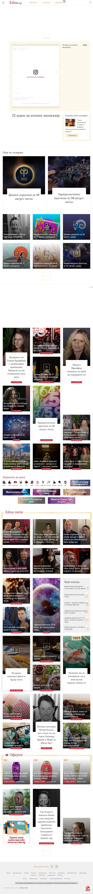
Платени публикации (55, 878)
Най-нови (33, 3)
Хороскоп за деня (14, 477)
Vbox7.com (52, 873)
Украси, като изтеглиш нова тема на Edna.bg (16, 840)
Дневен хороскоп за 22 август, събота (74, 596)
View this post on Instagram (35, 77)
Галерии (46, 38)
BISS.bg (60, 875)
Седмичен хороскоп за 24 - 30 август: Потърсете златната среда (74, 620)
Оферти (16, 755)
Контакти (67, 878)
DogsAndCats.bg (72, 873)
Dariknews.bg (42, 873)
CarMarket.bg (51, 875)
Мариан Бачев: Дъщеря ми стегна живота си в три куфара (75, 587)
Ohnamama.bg (17, 873)
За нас (25, 878)
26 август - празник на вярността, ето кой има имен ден (75, 604)
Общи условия (24, 888)
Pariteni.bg (42, 875)
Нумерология (60, 3)
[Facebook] (52, 867)
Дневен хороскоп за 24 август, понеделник (74, 628)
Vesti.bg (26, 873)
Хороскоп (46, 3)
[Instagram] (57, 867)
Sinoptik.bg (61, 873)
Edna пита (14, 512)
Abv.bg (8, 873)
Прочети (72, 135)
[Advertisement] (46, 306)
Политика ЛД (33, 878)
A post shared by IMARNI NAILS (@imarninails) (35, 103)
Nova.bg (33, 873)
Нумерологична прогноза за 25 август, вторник (75, 612)
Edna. (15, 2)
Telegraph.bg (83, 873)
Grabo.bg (33, 875)
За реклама (43, 878)
